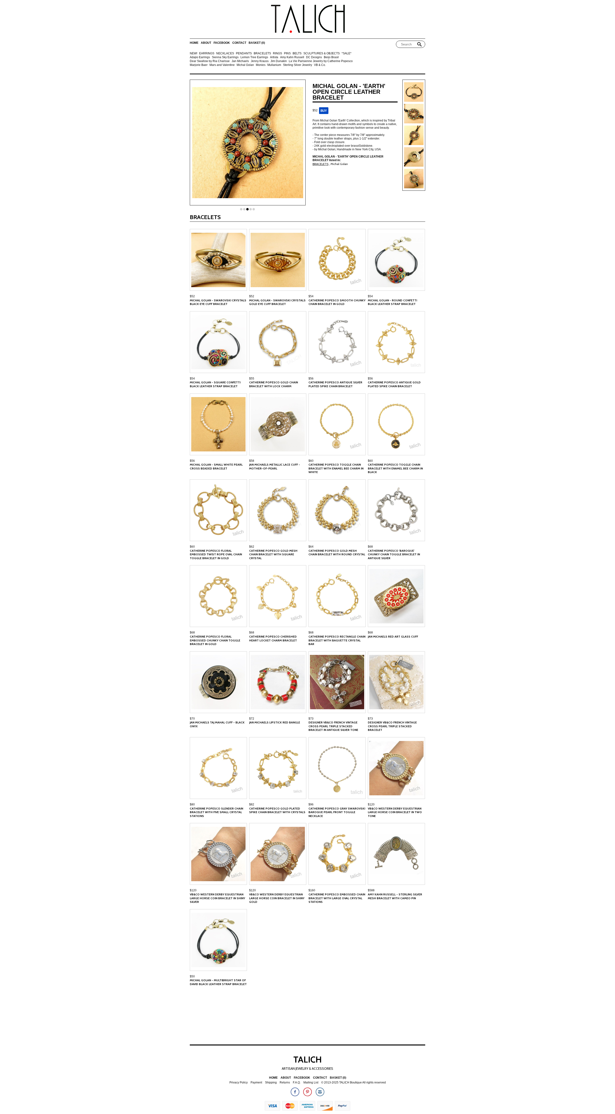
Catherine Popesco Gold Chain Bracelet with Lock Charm (273, 384)
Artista (274, 57)
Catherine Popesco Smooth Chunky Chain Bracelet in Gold (336, 302)
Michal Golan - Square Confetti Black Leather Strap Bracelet (215, 384)
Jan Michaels (240, 61)
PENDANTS (244, 53)
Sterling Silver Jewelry (297, 65)
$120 (371, 804)
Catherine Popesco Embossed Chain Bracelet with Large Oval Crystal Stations (336, 898)
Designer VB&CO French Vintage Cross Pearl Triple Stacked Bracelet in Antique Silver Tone (333, 726)
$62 (251, 546)
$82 (251, 804)
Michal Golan (245, 65)
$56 (311, 378)
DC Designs (314, 57)
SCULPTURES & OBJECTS (321, 53)
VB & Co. (320, 65)
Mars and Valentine (222, 65)
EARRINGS (206, 53)
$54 (311, 296)
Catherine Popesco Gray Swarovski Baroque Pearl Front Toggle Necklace (336, 812)
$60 (311, 460)
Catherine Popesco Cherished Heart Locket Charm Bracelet (273, 638)
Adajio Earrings (200, 57)
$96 (311, 804)
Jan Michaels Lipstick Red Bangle (274, 722)
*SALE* (346, 53)
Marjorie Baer (199, 65)
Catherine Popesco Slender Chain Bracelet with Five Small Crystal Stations (216, 812)
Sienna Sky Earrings (225, 57)
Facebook (222, 42)
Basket (257, 42)
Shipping (271, 1082)
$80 (192, 804)
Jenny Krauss (260, 61)
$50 (192, 976)
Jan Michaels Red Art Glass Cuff (393, 636)
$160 (311, 890)
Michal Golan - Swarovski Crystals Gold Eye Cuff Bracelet (277, 302)
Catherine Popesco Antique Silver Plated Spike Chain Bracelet (335, 384)
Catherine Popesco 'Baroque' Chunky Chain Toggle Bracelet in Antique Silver (394, 554)
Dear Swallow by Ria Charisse (210, 61)
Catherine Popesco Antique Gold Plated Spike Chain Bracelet (394, 384)
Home (194, 42)
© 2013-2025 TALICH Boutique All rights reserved (353, 1082)
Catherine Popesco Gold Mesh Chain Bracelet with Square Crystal (273, 554)
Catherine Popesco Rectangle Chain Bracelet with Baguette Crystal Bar (336, 640)
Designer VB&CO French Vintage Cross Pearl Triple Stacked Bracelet (392, 726)
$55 (251, 378)
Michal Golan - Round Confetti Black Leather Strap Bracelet (392, 302)
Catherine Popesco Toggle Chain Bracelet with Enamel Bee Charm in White (335, 468)
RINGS (277, 53)
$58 (251, 460)
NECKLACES (225, 53)
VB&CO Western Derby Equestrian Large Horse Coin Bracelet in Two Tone (395, 812)
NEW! (193, 53)
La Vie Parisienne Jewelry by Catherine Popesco (321, 61)
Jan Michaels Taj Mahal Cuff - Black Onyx (217, 724)
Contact (239, 42)
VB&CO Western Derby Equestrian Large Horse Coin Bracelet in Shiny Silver (217, 898)
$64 (311, 546)
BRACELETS (262, 53)
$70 (192, 718)
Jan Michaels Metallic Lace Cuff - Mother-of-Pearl (274, 466)
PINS (287, 53)
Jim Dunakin (279, 61)
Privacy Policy (238, 1082)
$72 (251, 718)
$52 (192, 296)
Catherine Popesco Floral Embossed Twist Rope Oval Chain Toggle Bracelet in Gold (216, 554)
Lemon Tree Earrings (254, 57)
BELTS (297, 53)
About (206, 42)
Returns (285, 1082)
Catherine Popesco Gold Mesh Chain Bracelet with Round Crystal (336, 552)
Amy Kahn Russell (292, 57)
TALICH (307, 1059)
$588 (371, 890)
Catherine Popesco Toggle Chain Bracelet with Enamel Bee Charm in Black (395, 468)
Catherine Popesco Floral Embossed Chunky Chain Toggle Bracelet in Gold (215, 640)
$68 (370, 546)
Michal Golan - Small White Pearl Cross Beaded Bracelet (216, 466)
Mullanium (274, 65)
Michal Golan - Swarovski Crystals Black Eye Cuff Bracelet (218, 302)
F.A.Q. (297, 1082)
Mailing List (310, 1082)
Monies (260, 65)
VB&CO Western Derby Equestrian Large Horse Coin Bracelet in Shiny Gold (276, 898)
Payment (256, 1082)
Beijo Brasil (331, 57)
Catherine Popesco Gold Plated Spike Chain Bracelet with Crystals (277, 810)
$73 (311, 718)
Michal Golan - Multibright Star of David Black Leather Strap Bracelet (218, 982)
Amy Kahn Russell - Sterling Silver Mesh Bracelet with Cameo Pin (395, 896)
